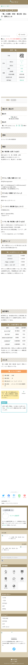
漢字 (9, 501)
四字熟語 (4, 603)
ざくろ (21, 65)
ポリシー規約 (14, 661)
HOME (14, 659)
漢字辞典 (4, 621)
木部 (9, 10)
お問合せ (8, 408)
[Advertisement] (14, 88)
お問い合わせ (5, 626)
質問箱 (4, 609)
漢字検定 (6, 588)
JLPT (14, 588)
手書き (6, 573)
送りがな (22, 580)
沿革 (3, 624)
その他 (4, 597)
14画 (3, 10)
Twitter (4, 525)
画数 (14, 573)
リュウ (21, 61)
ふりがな (14, 580)
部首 (22, 573)
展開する (13, 100)
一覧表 (4, 600)
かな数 (6, 580)
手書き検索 (5, 618)
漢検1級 (15, 10)
